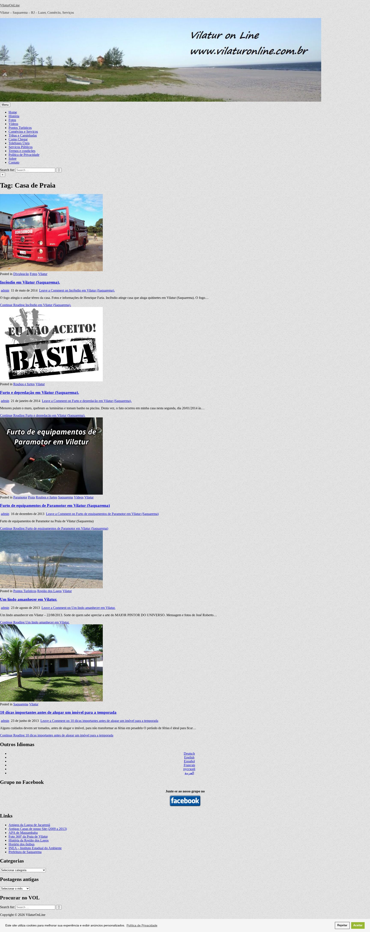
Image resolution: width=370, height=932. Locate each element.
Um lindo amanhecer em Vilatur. (28, 599)
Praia (31, 497)
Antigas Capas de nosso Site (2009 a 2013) (38, 829)
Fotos (12, 120)
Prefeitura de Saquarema (25, 852)
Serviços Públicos (21, 147)
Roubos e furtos (24, 384)
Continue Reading (35, 305)
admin (5, 290)
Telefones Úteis (19, 143)
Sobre (12, 158)
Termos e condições (22, 151)
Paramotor (20, 497)
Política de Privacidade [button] (142, 925)
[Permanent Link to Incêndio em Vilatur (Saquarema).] (51, 270)
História (14, 116)
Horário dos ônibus (21, 844)
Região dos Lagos (49, 591)
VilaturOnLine (10, 5)
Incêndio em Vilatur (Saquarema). (30, 282)
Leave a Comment (77, 290)
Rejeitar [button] (342, 925)
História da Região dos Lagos (29, 840)
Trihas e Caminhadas (23, 135)
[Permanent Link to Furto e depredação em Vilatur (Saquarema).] (51, 380)
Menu (5, 104)
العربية (189, 773)
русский (189, 769)
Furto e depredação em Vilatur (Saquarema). (39, 392)
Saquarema (65, 497)
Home (13, 112)
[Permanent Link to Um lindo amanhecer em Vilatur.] (51, 587)
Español (189, 761)
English (189, 757)
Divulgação (21, 274)
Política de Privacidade (24, 155)
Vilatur (42, 274)
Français (189, 765)
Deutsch (189, 753)
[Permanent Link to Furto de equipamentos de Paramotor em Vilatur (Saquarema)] (51, 493)
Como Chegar (18, 139)
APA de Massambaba (23, 832)
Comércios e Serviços (23, 131)
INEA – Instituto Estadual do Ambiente (35, 848)
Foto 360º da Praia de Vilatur (28, 836)
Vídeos (13, 124)
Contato (14, 162)
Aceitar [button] (358, 925)
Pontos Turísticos (20, 127)
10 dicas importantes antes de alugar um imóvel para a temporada (58, 712)
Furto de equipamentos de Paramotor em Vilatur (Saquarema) (55, 505)
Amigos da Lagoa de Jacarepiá (29, 825)
